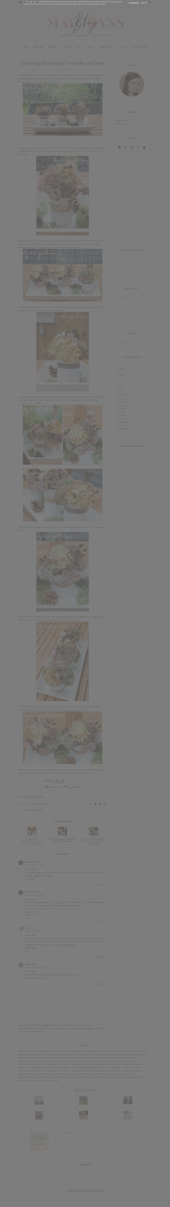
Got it (144, 3)
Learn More (134, 3)
